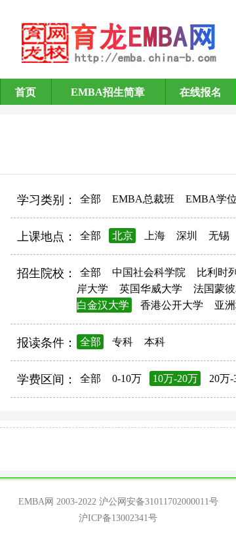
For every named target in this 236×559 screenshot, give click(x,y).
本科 (154, 341)
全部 (90, 198)
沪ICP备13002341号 (118, 518)
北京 (122, 235)
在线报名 (201, 92)
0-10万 (127, 378)
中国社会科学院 (149, 272)
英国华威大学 (150, 288)
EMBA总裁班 (143, 198)
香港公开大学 (171, 305)
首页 (25, 92)
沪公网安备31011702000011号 (158, 502)
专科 (122, 341)
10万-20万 (175, 378)
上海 (154, 235)
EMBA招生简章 (108, 92)
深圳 (186, 235)
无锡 (218, 235)
